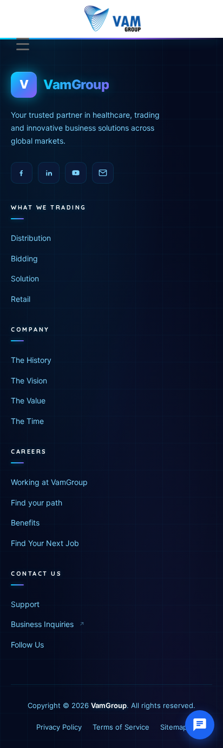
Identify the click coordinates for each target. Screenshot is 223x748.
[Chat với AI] (199, 724)
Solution (25, 278)
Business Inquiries (42, 624)
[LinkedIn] (49, 173)
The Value (28, 400)
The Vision (29, 380)
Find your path (36, 502)
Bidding (24, 258)
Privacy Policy (59, 727)
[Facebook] (21, 173)
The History (31, 360)
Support (25, 604)
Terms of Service (121, 727)
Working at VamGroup (49, 482)
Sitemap (173, 727)
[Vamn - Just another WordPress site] (112, 19)
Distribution (31, 237)
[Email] (103, 173)
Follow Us (27, 644)
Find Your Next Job (45, 543)
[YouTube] (76, 173)
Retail (20, 299)
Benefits (25, 522)
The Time (27, 421)
